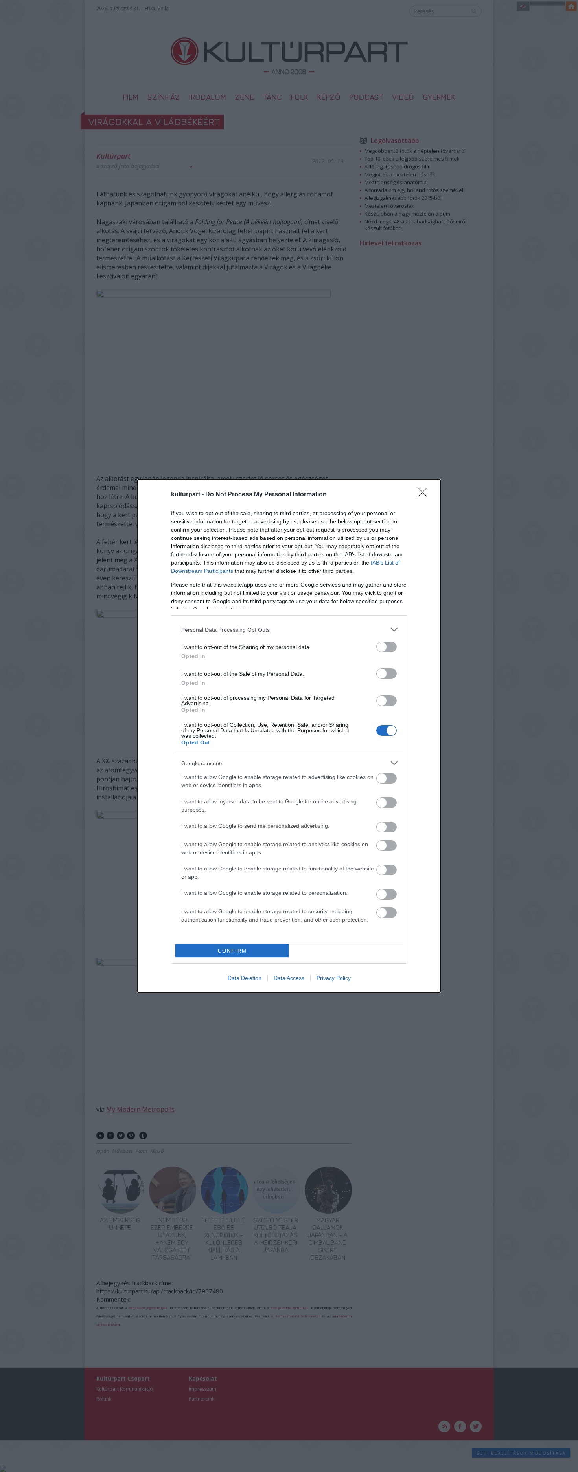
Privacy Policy (334, 978)
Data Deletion (244, 978)
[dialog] (289, 736)
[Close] (425, 494)
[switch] (386, 647)
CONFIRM (232, 951)
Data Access (289, 978)
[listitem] (289, 629)
